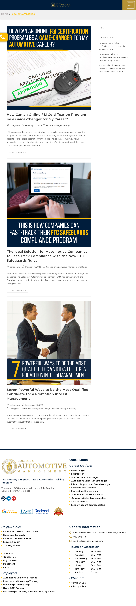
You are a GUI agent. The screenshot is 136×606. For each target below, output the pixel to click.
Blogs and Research (14, 535)
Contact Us (9, 557)
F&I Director (77, 473)
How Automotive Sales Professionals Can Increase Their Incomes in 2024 (113, 46)
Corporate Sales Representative (88, 498)
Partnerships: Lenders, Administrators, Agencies (29, 591)
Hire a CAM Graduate (14, 588)
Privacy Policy (78, 586)
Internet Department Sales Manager (90, 484)
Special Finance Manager (84, 477)
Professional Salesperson (85, 491)
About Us (8, 553)
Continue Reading (16, 152)
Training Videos (11, 545)
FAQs (6, 567)
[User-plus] (3, 498)
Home (4, 14)
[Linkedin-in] (8, 498)
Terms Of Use (78, 582)
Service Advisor (79, 501)
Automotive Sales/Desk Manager (89, 480)
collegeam (15, 125)
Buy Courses (10, 560)
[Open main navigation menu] (131, 5)
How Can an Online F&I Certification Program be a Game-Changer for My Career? (113, 57)
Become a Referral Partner (17, 538)
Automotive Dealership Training (20, 577)
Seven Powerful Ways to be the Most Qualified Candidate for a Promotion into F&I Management (47, 394)
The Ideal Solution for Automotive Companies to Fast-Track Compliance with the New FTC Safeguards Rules (47, 256)
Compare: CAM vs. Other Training (21, 531)
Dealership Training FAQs (16, 584)
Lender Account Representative (88, 505)
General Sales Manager (83, 487)
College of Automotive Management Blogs (66, 267)
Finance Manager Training (58, 125)
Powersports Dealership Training (20, 581)
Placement (9, 563)
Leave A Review (11, 541)
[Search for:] (114, 28)
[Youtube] (14, 498)
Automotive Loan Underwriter (87, 494)
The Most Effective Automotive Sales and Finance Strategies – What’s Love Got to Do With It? (112, 68)
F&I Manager (78, 470)
